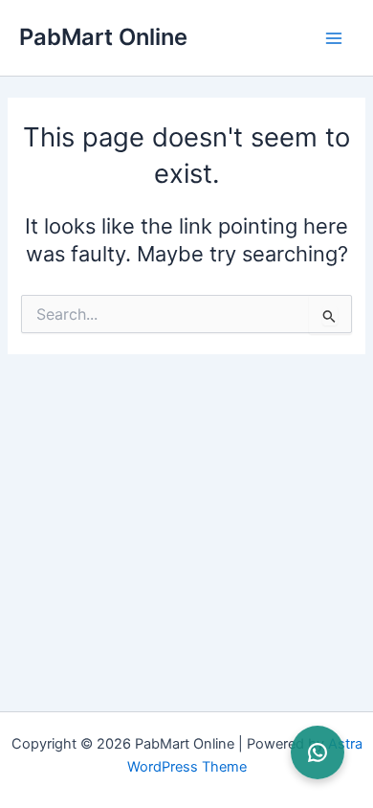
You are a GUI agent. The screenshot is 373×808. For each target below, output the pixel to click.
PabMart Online (103, 37)
